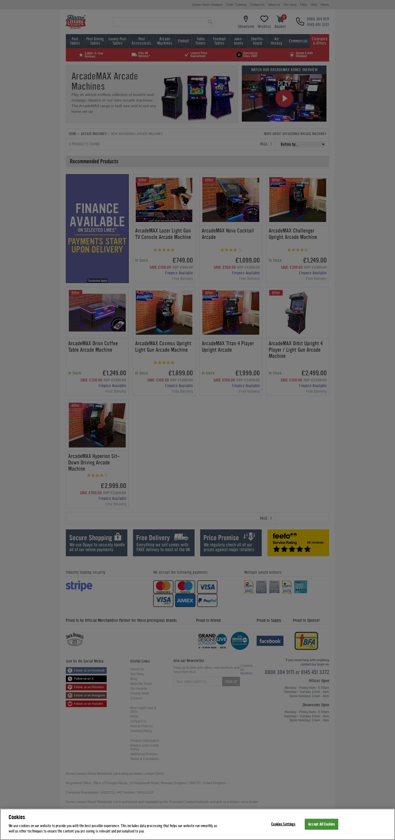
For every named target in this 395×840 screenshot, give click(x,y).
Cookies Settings (283, 824)
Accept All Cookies (321, 824)
